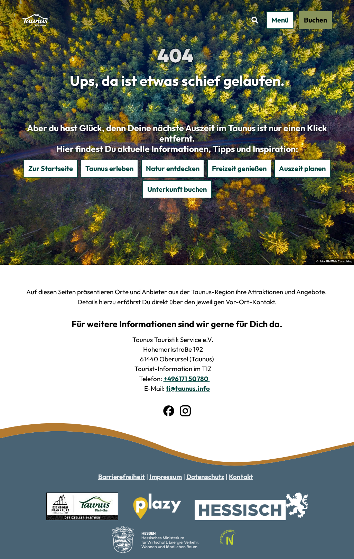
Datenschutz (205, 476)
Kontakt (241, 476)
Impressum (165, 476)
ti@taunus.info (188, 388)
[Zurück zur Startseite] (36, 20)
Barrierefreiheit (121, 476)
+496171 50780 (187, 379)
